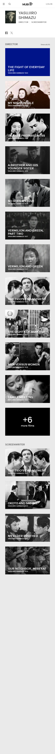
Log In (49, 4)
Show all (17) (45, 44)
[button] (4, 4)
